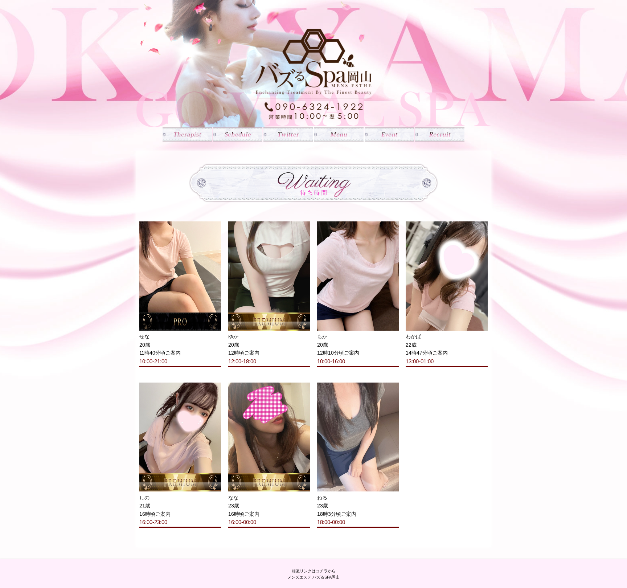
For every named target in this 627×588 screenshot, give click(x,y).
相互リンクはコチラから (314, 571)
